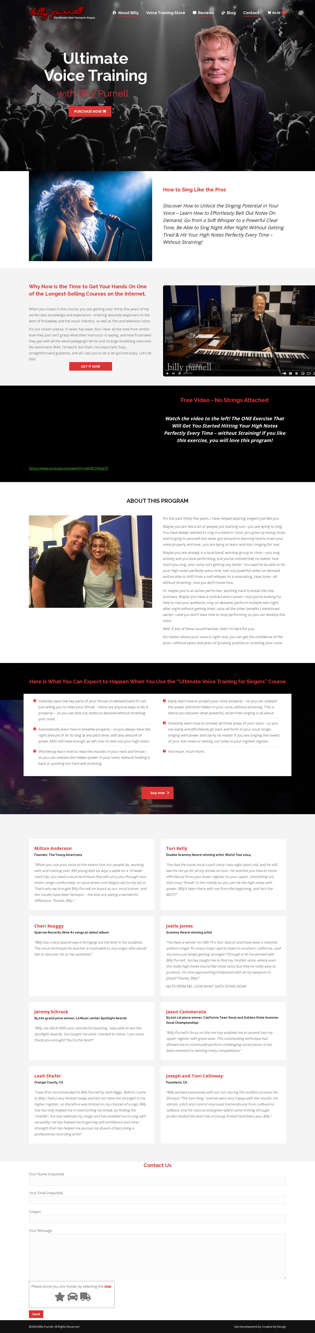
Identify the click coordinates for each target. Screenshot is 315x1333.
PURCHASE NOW (88, 111)
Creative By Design (274, 1327)
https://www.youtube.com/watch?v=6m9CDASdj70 (68, 468)
